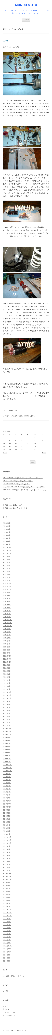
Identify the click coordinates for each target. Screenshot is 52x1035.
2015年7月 (7, 925)
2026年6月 (7, 529)
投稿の (7, 1009)
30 (35, 449)
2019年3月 (7, 792)
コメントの (9, 1012)
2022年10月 (7, 662)
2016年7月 (7, 888)
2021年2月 (7, 722)
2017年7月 (7, 852)
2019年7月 (7, 780)
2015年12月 (7, 909)
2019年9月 (7, 774)
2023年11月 (7, 623)
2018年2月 (7, 831)
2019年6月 (7, 783)
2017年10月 (7, 843)
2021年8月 (7, 704)
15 (27, 443)
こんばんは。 (8, 505)
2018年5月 (7, 822)
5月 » (44, 452)
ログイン (6, 1006)
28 (21, 449)
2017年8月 (7, 849)
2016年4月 (7, 897)
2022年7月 (7, 671)
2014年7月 (7, 961)
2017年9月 (7, 846)
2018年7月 (7, 816)
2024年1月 (7, 617)
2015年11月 (7, 912)
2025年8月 (7, 559)
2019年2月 (7, 795)
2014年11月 (7, 949)
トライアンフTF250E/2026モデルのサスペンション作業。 (24, 487)
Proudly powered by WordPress (14, 1030)
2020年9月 (7, 737)
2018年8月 (7, 813)
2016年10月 (7, 879)
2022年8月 (7, 668)
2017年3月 (7, 864)
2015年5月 (7, 931)
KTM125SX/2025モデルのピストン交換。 (18, 481)
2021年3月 (7, 719)
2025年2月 (7, 577)
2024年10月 (7, 589)
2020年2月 (7, 758)
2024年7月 (7, 598)
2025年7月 (7, 562)
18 (4, 446)
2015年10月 (7, 915)
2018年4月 (7, 825)
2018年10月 (7, 807)
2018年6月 (7, 819)
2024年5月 (7, 604)
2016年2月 (7, 903)
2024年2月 (7, 613)
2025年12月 (7, 547)
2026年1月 (7, 544)
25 (4, 449)
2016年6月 (7, 891)
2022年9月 (7, 665)
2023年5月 (7, 641)
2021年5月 (7, 713)
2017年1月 (7, 870)
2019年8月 (7, 777)
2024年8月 (7, 595)
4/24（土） (9, 41)
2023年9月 (7, 629)
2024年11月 (7, 586)
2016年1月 (7, 906)
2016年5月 (7, 894)
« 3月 (5, 452)
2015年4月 (7, 934)
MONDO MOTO (26, 5)
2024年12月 (7, 583)
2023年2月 (7, 650)
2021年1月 (7, 725)
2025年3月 (7, 574)
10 (42, 440)
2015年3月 (7, 937)
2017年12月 (7, 837)
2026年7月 (7, 526)
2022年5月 (7, 677)
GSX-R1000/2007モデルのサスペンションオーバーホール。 (25, 490)
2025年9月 (7, 556)
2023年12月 (7, 620)
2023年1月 (7, 653)
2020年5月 (7, 749)
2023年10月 (7, 626)
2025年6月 (7, 565)
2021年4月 (7, 716)
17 (42, 443)
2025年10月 (7, 553)
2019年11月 (7, 767)
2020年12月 (7, 728)
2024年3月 (7, 610)
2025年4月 (7, 571)
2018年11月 (7, 804)
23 (35, 446)
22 (27, 446)
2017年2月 (7, 867)
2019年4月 (7, 789)
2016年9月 (7, 882)
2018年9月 (7, 810)
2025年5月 (7, 568)
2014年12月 (7, 946)
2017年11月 (7, 840)
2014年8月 (7, 958)
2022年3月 (7, 683)
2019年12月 (7, 764)
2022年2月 (7, 686)
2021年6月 (7, 710)
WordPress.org (9, 1015)
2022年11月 (7, 659)
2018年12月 (7, 801)
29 (27, 449)
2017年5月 (7, 858)
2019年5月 (7, 786)
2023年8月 (7, 632)
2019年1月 (7, 798)
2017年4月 (7, 861)
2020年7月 (7, 743)
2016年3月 (7, 900)
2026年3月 (7, 538)
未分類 (14, 416)
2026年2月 (7, 541)
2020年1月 (7, 761)
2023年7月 (7, 635)
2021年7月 (7, 707)
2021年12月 (7, 692)
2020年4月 (7, 752)
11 (4, 443)
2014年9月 (7, 955)
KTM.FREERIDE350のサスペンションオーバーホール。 (23, 478)
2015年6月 (7, 928)
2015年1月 (7, 943)
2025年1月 (7, 580)
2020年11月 (7, 731)
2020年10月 (7, 734)
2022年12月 (7, 656)
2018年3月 (7, 828)
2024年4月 (7, 607)
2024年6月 (7, 601)
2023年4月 (7, 644)
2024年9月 (7, 592)
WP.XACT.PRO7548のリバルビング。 (16, 484)
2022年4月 (7, 680)
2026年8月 (7, 523)
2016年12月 (7, 873)
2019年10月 (7, 771)
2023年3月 (7, 647)
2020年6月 (7, 746)
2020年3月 (7, 755)
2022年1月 (7, 689)
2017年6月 (7, 855)
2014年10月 (7, 952)
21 (21, 446)
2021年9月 (7, 701)
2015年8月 (7, 922)
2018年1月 (7, 834)
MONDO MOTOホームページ (13, 976)
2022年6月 (7, 674)
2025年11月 (7, 550)
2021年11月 (7, 695)
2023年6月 (7, 638)
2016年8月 (7, 885)
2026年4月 (7, 535)
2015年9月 (7, 918)
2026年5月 (7, 532)
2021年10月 (7, 698)
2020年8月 (7, 740)
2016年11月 (7, 876)
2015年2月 (7, 940)
